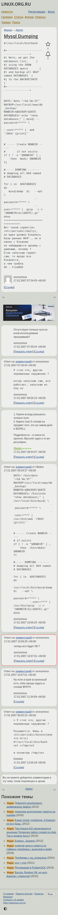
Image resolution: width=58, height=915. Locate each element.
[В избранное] (48, 44)
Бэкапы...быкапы (25, 840)
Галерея (7, 17)
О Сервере (8, 894)
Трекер (6, 22)
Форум (29, 17)
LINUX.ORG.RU (16, 4)
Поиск (16, 22)
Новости (7, 11)
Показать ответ (23, 351)
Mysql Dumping (21, 36)
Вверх (50, 894)
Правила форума (24, 894)
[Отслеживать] (48, 54)
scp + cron (21, 862)
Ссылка (9, 287)
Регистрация (36, 11)
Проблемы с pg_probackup (31, 857)
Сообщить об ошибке (13, 900)
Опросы (40, 17)
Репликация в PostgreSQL (30, 867)
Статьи (18, 17)
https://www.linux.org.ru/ (14, 903)
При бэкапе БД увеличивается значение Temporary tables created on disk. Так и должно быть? (31, 832)
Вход (51, 11)
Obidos (18, 448)
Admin (19, 30)
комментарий (24, 361)
